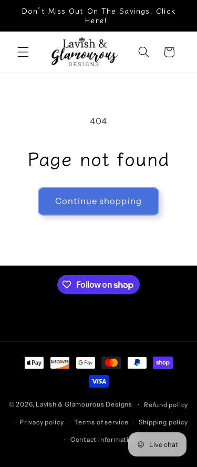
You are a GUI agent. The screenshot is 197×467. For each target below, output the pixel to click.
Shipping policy (163, 422)
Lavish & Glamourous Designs (84, 405)
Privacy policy (41, 422)
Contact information (103, 439)
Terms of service (101, 422)
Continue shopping (98, 201)
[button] (23, 52)
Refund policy (166, 405)
